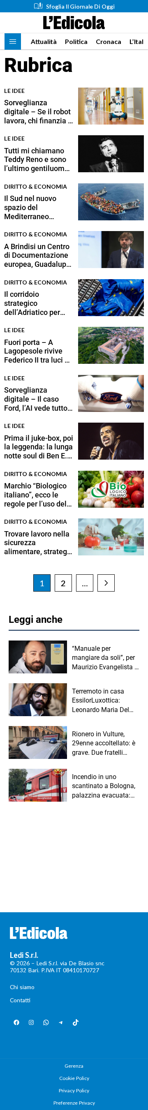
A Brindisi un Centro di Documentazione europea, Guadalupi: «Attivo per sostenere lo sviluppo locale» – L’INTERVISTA (37, 255)
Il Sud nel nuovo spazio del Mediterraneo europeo (30, 207)
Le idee (14, 90)
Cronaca (108, 41)
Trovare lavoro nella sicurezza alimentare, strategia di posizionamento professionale (38, 543)
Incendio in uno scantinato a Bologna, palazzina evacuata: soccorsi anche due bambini (103, 786)
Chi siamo (22, 986)
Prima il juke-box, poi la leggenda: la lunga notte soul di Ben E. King (38, 447)
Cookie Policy (74, 1078)
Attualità (44, 41)
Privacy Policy (74, 1090)
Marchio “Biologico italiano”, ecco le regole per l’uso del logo (35, 494)
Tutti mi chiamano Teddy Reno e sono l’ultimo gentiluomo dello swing (36, 159)
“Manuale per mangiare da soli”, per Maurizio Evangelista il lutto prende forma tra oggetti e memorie (105, 658)
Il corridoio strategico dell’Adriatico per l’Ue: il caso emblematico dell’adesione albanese (32, 303)
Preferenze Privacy (74, 1103)
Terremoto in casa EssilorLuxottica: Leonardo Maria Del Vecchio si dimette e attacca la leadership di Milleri (105, 701)
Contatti (20, 1000)
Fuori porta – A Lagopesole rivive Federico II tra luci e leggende (36, 351)
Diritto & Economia (35, 186)
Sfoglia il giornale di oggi (80, 6)
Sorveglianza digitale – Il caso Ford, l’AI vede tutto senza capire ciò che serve (37, 399)
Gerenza (74, 1066)
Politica (76, 41)
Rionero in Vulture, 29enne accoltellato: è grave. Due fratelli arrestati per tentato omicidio (103, 743)
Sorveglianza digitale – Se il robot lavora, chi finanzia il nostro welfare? (38, 111)
